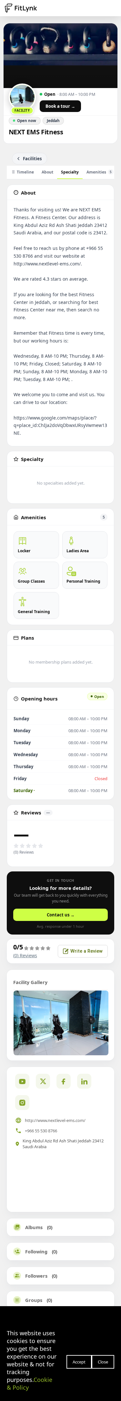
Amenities (99, 172)
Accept (79, 1362)
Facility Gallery (30, 982)
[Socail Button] (22, 1081)
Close (103, 1362)
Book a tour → (60, 106)
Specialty (70, 172)
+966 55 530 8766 (41, 1131)
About (47, 172)
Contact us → (61, 915)
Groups (33, 1300)
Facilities (32, 159)
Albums (34, 1227)
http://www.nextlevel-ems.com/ (55, 1120)
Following (36, 1251)
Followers (36, 1275)
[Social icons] (22, 1102)
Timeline (25, 172)
